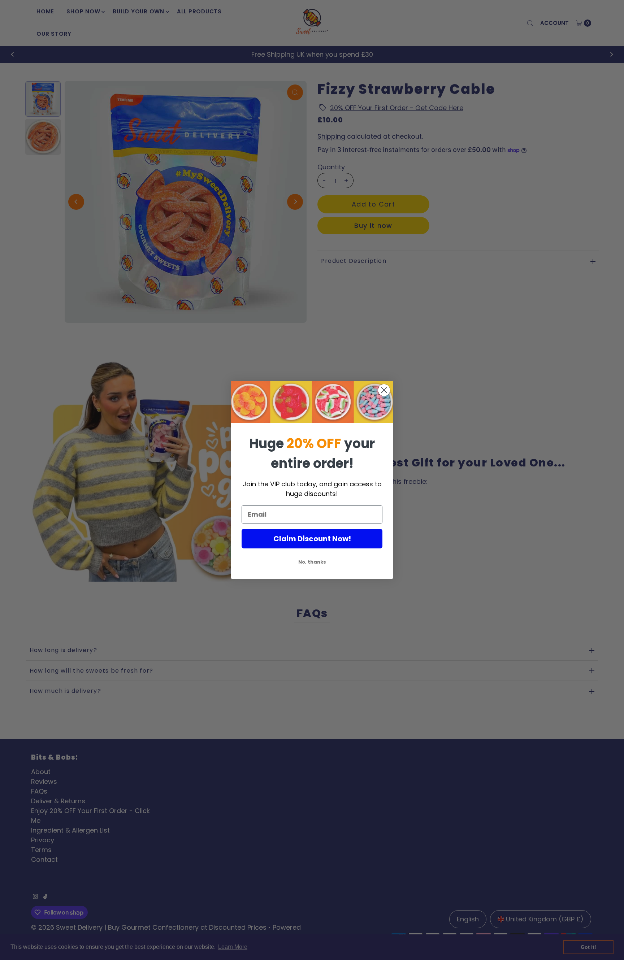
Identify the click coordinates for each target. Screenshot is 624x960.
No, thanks (312, 562)
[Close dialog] (384, 390)
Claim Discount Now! (312, 539)
